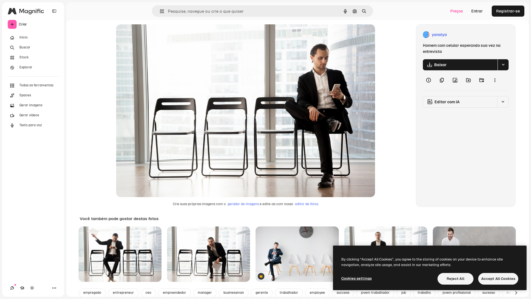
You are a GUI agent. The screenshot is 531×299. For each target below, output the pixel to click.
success (343, 292)
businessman (233, 292)
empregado (92, 292)
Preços (456, 11)
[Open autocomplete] (159, 11)
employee (317, 292)
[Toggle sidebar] (54, 11)
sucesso (488, 292)
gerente (262, 292)
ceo (148, 292)
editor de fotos (306, 204)
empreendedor (174, 292)
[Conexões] (12, 287)
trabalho (424, 292)
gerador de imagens (243, 204)
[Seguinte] (516, 292)
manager (205, 292)
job (403, 292)
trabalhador (289, 292)
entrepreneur (123, 292)
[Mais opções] (494, 80)
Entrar (477, 11)
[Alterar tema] (32, 287)
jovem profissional (456, 292)
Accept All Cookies (498, 278)
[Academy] (22, 287)
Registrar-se (508, 11)
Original (151, 34)
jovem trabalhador (375, 292)
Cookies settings (356, 278)
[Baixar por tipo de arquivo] (503, 64)
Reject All (455, 278)
